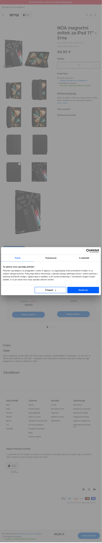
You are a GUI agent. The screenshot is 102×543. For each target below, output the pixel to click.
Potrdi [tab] (17, 258)
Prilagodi (49, 290)
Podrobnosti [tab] (50, 258)
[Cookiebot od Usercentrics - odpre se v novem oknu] (88, 251)
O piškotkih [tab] (84, 258)
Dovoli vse (83, 290)
